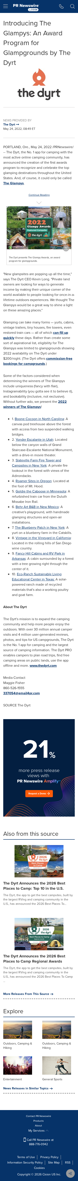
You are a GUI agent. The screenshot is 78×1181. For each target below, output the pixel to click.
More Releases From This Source (26, 994)
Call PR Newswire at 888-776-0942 (40, 1142)
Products (38, 1121)
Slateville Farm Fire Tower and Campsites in (36, 463)
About (38, 1126)
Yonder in (34, 439)
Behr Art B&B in (37, 506)
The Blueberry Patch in (40, 527)
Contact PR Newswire (38, 1116)
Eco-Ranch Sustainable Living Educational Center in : (37, 577)
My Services (37, 1130)
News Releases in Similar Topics (26, 1088)
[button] (39, 84)
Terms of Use (26, 1157)
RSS (67, 1162)
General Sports (52, 1079)
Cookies (39, 1168)
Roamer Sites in (34, 480)
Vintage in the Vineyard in (43, 537)
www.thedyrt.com (43, 665)
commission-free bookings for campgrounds (37, 361)
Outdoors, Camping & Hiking (17, 1045)
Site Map (54, 1162)
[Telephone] (61, 6)
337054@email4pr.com (21, 693)
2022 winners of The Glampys (35, 404)
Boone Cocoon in (39, 418)
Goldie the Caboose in (41, 491)
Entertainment (12, 1079)
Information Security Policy (25, 1162)
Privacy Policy (49, 1157)
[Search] (72, 6)
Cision (46, 1174)
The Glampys (13, 183)
